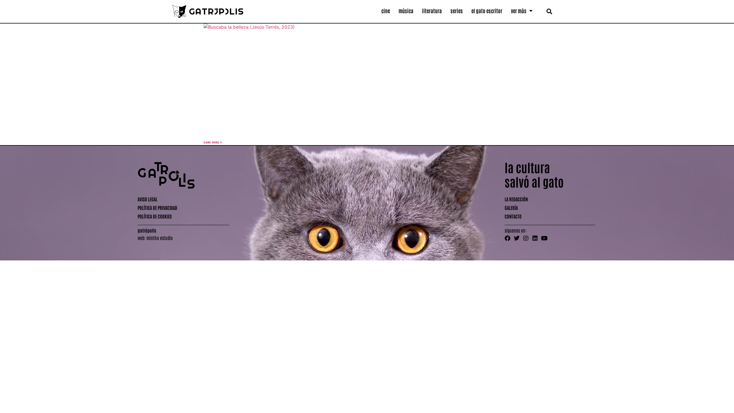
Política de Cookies (155, 216)
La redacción (516, 199)
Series (456, 10)
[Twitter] (517, 238)
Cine (385, 10)
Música (406, 10)
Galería (511, 208)
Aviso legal (147, 199)
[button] (549, 11)
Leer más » (213, 142)
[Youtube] (544, 238)
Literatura (432, 10)
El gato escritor (486, 10)
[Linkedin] (535, 238)
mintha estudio (160, 238)
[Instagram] (526, 238)
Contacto (513, 216)
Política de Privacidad (157, 208)
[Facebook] (507, 238)
